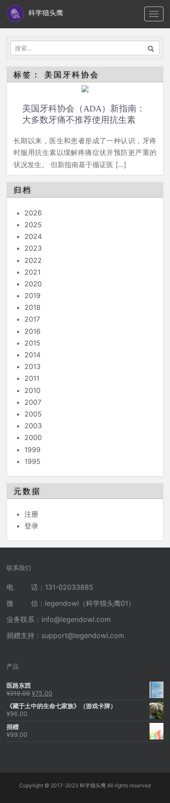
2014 (32, 354)
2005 (33, 414)
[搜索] (151, 47)
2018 (32, 307)
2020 (33, 283)
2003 (33, 425)
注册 (31, 514)
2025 (33, 224)
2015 (32, 343)
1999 (32, 449)
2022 (33, 260)
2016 (32, 331)
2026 (33, 212)
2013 (32, 366)
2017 (32, 319)
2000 (33, 437)
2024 (33, 236)
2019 (32, 295)
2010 (32, 390)
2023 (33, 248)
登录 (31, 525)
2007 (32, 402)
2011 (31, 378)
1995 (32, 461)
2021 (32, 272)
